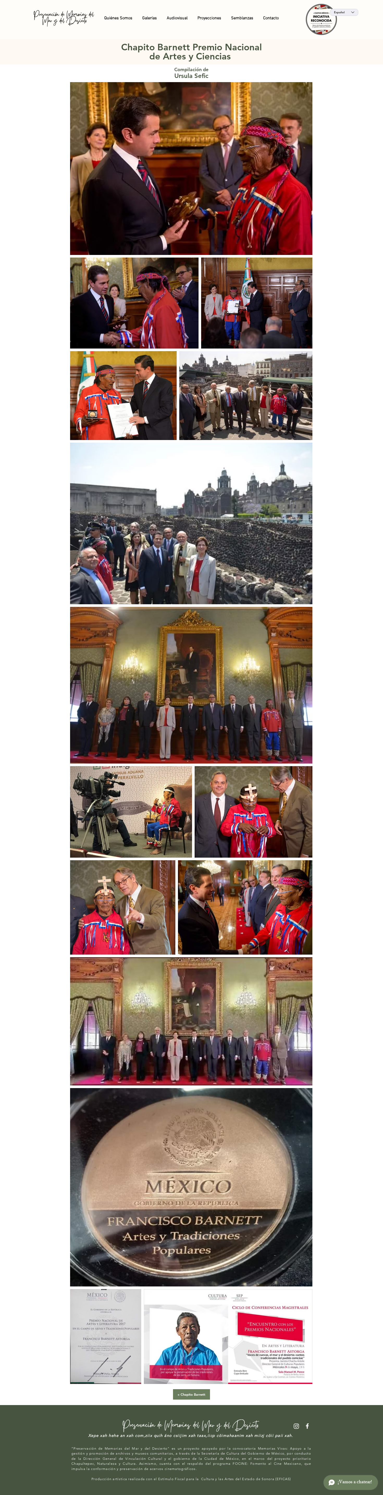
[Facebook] (307, 1426)
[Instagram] (296, 1426)
